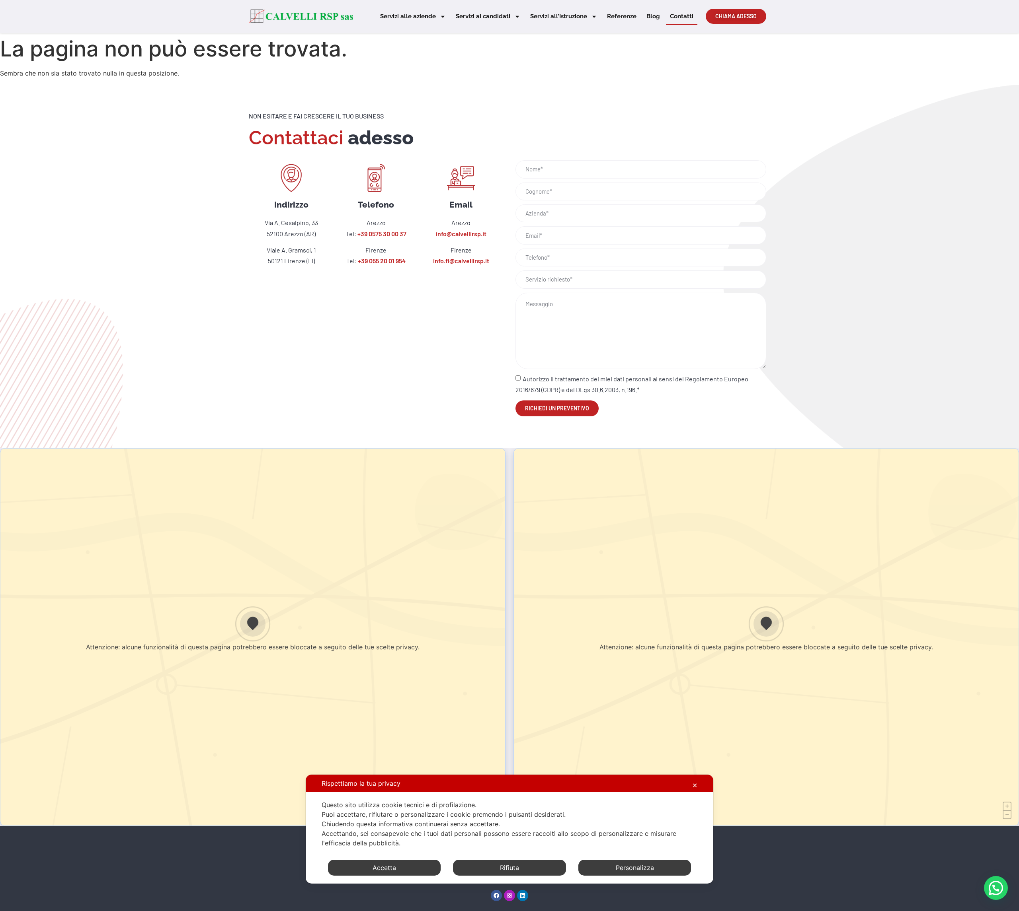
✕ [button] (694, 785)
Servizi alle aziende (408, 16)
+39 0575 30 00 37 (381, 233)
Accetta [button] (384, 868)
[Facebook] (496, 895)
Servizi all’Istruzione (558, 16)
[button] (996, 888)
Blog (653, 16)
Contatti (681, 16)
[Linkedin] (522, 895)
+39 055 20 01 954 (382, 260)
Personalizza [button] (635, 868)
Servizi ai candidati (483, 16)
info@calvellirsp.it (461, 233)
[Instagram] (509, 895)
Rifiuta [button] (509, 868)
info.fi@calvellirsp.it (461, 260)
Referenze (621, 16)
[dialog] (509, 829)
